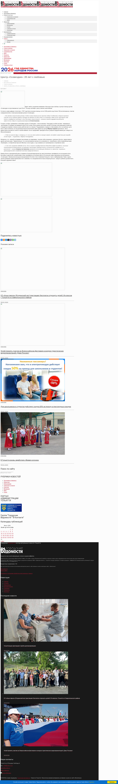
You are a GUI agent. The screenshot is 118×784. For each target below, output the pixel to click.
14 (9, 533)
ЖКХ (5, 53)
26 (5, 537)
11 (3, 533)
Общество (7, 56)
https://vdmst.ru (5, 770)
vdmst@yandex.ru (5, 768)
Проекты (6, 55)
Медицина (7, 60)
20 (7, 535)
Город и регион (8, 48)
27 (7, 537)
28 (9, 537)
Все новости (4, 569)
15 (10, 533)
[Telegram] (15, 240)
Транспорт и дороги (9, 50)
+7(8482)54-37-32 (8, 765)
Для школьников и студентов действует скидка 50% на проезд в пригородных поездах (36, 407)
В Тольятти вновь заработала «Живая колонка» (20, 460)
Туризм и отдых (8, 65)
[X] (8, 240)
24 (1, 537)
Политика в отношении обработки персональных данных (17, 573)
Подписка (6, 588)
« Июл (2, 541)
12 (5, 533)
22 (10, 535)
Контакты (6, 591)
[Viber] (11, 240)
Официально (7, 585)
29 (10, 537)
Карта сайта (4, 570)
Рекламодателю (8, 586)
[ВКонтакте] (2, 240)
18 (3, 535)
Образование (7, 58)
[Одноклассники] (4, 240)
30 (12, 537)
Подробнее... (92, 782)
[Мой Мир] (6, 240)
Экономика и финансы (10, 46)
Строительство (8, 51)
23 (12, 535)
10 (1, 533)
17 (1, 535)
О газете (6, 583)
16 (12, 533)
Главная (6, 81)
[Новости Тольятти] (37, 7)
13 (7, 533)
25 (3, 537)
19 (5, 535)
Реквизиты (7, 590)
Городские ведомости (23, 778)
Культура (6, 61)
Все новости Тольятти (10, 82)
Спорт (5, 63)
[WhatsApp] (13, 240)
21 (9, 535)
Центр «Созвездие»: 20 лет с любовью (15, 86)
